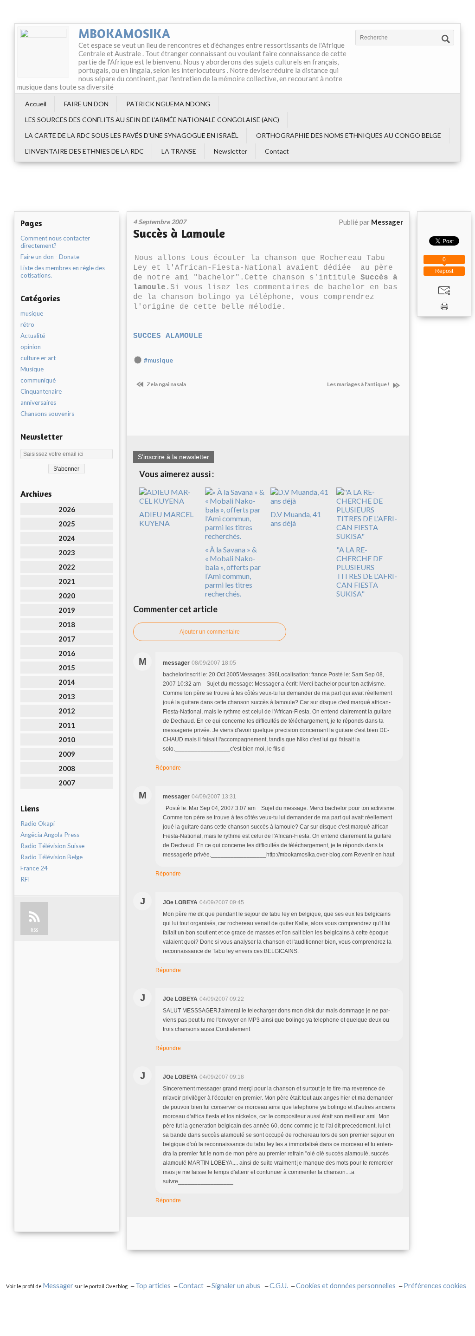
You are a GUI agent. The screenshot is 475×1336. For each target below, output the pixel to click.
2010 (66, 739)
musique (31, 313)
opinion (30, 346)
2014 (66, 682)
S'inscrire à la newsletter (173, 456)
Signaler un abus (237, 1286)
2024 (66, 538)
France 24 (34, 868)
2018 (66, 624)
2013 (66, 696)
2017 (66, 639)
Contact (277, 151)
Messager (58, 1286)
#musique (158, 360)
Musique (32, 369)
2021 (66, 581)
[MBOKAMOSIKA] (43, 52)
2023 (66, 552)
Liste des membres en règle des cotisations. (62, 271)
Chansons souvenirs (47, 413)
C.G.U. (279, 1286)
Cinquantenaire (41, 391)
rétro (27, 324)
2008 (66, 768)
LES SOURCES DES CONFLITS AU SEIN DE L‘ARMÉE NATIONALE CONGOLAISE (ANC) (152, 119)
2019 (66, 610)
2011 (66, 725)
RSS (34, 930)
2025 (66, 523)
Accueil (35, 104)
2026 (66, 509)
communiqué (38, 380)
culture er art (38, 358)
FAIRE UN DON (86, 104)
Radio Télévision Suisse (52, 846)
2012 (66, 711)
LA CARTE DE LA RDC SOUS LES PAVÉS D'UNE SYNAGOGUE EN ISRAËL (131, 135)
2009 (66, 754)
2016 (66, 653)
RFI (25, 879)
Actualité (32, 335)
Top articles (153, 1286)
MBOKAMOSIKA (124, 33)
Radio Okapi (37, 823)
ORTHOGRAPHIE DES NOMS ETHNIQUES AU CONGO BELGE (348, 135)
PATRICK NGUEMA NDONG (168, 104)
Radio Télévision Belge (51, 857)
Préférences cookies (435, 1286)
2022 (66, 567)
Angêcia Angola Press (49, 834)
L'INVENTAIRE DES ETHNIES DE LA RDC (84, 151)
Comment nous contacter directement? (55, 241)
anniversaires (38, 402)
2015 (66, 667)
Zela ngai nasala (166, 384)
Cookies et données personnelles (346, 1286)
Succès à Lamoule (179, 233)
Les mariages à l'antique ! (359, 384)
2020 (66, 595)
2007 (66, 782)
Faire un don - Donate (49, 256)
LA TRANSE (178, 151)
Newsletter (230, 151)
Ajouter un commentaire (210, 632)
